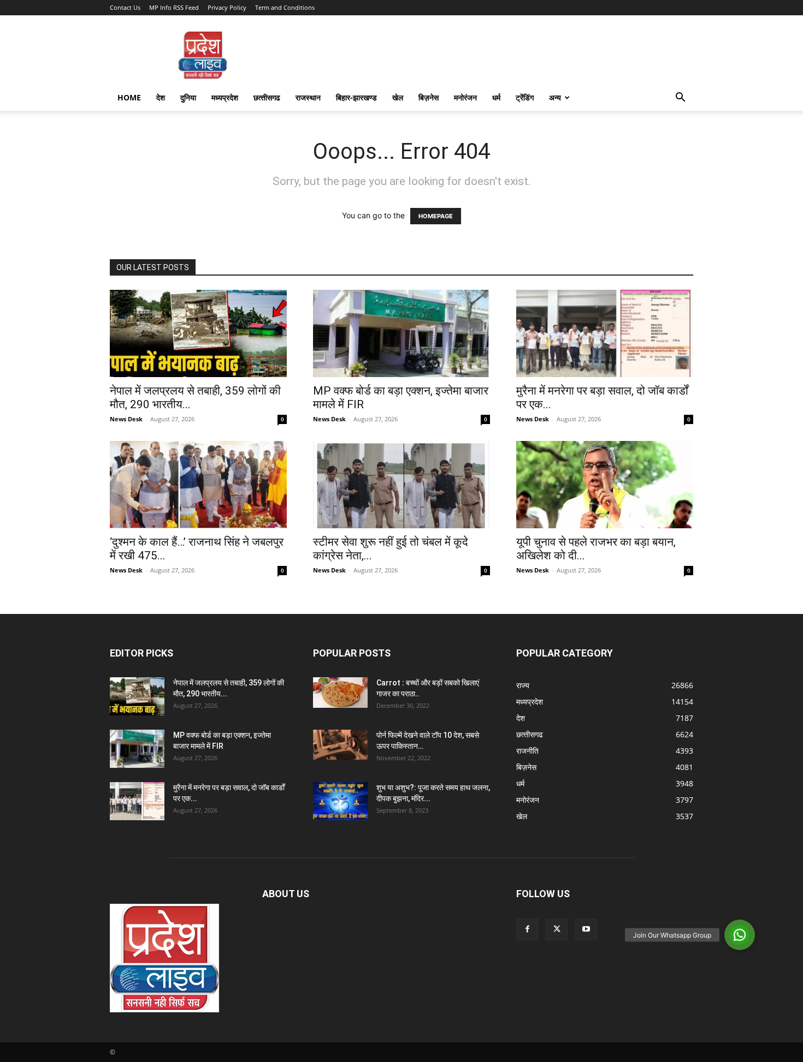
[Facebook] (527, 929)
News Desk (126, 419)
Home (129, 97)
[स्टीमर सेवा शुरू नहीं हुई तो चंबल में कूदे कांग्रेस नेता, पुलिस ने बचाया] (401, 484)
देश (160, 97)
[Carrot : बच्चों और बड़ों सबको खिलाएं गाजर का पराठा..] (340, 692)
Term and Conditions (285, 7)
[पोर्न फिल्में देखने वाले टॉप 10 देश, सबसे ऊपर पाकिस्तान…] (340, 745)
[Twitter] (557, 929)
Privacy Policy (227, 7)
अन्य (555, 97)
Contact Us (125, 7)
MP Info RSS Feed (174, 7)
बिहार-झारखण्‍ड (356, 97)
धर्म (496, 97)
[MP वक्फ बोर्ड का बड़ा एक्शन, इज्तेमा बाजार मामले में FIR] (401, 333)
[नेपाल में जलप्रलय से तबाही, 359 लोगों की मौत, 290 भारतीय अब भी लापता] (198, 333)
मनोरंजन (465, 97)
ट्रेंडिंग (525, 97)
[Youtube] (586, 929)
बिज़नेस (428, 97)
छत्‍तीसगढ (266, 97)
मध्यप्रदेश (224, 97)
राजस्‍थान (308, 97)
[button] (680, 98)
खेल (397, 97)
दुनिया (188, 97)
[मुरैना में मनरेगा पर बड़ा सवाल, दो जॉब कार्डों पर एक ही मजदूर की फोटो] (604, 333)
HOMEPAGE (435, 216)
